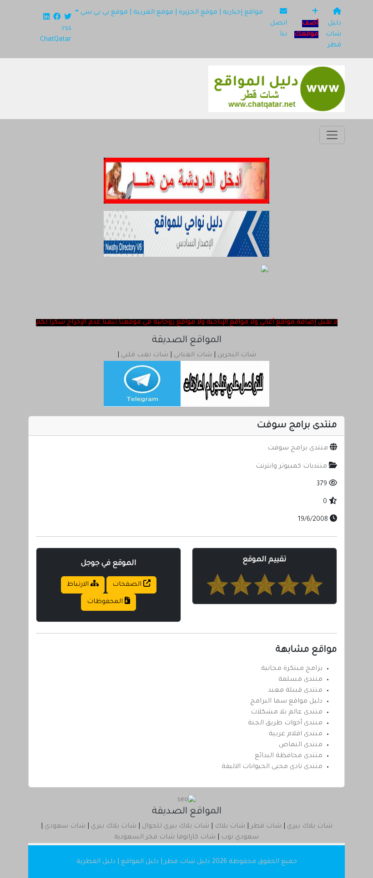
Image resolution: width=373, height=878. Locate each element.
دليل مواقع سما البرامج (286, 701)
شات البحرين (236, 355)
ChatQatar (55, 40)
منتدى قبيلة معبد (295, 690)
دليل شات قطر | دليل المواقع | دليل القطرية (143, 862)
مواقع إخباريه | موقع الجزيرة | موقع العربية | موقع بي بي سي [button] (172, 12)
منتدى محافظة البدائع (289, 756)
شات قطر (266, 826)
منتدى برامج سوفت (297, 448)
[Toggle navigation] (332, 135)
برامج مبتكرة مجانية (292, 669)
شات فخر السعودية (144, 837)
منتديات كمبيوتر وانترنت (291, 466)
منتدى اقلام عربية (296, 734)
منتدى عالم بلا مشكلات (287, 712)
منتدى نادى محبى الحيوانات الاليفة (272, 767)
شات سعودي (65, 826)
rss (66, 29)
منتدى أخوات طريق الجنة (285, 723)
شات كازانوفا (196, 837)
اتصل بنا (278, 29)
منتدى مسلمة (300, 679)
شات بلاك (230, 826)
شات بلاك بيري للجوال (175, 826)
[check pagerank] (186, 801)
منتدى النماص (301, 745)
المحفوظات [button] (106, 602)
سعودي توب (240, 837)
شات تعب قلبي (144, 355)
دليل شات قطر (333, 34)
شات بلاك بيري (310, 826)
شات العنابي (193, 355)
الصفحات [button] (127, 585)
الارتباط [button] (79, 585)
